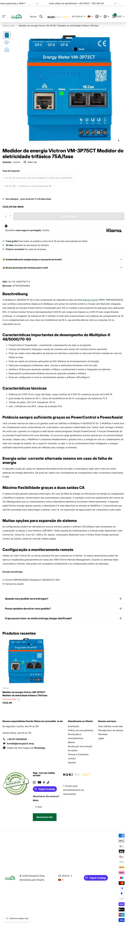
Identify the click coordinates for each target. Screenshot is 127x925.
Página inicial (8, 25)
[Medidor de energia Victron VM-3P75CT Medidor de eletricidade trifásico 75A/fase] (26, 669)
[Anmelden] (106, 16)
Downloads (72, 734)
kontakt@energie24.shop (20, 752)
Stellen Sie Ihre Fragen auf (26, 756)
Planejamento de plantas (109, 738)
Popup (19, 707)
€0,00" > (119, 16)
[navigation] (6, 35)
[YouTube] (38, 791)
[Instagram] (33, 790)
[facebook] (43, 790)
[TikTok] (47, 790)
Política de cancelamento (79, 738)
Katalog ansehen (4, 16)
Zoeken (41, 16)
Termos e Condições (77, 762)
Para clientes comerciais (109, 734)
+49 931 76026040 (17, 747)
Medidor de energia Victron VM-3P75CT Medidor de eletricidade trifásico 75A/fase (24, 702)
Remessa (101, 742)
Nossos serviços (106, 729)
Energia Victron (90, 299)
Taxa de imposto (11, 170)
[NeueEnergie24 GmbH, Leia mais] (98, 16)
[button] (11, 213)
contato (71, 766)
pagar (100, 746)
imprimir (71, 770)
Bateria (70, 750)
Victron (16, 162)
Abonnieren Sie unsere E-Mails (44, 806)
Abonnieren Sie (44, 825)
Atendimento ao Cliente (79, 729)
